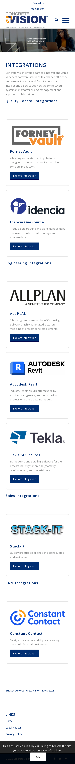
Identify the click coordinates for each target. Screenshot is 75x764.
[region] (37, 729)
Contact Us (38, 2)
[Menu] (63, 20)
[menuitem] (38, 3)
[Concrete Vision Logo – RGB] (31, 20)
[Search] (54, 20)
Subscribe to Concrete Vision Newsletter (30, 690)
